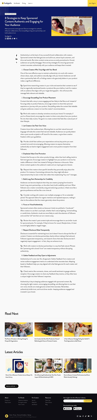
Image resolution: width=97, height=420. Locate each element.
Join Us (33, 400)
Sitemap (29, 415)
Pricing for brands (22, 402)
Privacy (14, 415)
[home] (6, 3)
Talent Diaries (48, 402)
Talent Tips (47, 400)
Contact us (7, 400)
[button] (30, 3)
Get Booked (17, 3)
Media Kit (34, 402)
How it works (21, 404)
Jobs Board (34, 404)
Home (10, 415)
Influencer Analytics (23, 400)
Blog (46, 404)
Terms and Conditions (22, 415)
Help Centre (8, 402)
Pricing (24, 3)
